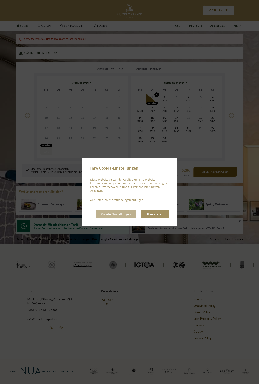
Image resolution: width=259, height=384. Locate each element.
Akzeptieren (154, 214)
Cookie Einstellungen (116, 214)
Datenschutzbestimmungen (113, 200)
